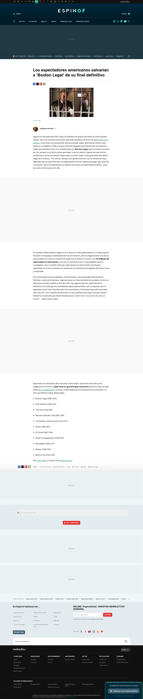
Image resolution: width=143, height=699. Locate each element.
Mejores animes (100, 599)
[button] (47, 128)
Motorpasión (86, 659)
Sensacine (50, 659)
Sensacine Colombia (53, 687)
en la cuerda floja (45, 389)
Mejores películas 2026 (46, 599)
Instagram (114, 21)
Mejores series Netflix (87, 599)
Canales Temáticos (59, 467)
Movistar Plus (18, 617)
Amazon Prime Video (40, 613)
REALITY (44, 21)
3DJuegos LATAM (35, 684)
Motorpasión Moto (87, 662)
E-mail (44, 84)
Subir (124, 650)
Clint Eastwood (97, 56)
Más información (71, 697)
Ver (72, 523)
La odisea (37, 621)
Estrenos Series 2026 (72, 599)
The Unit (76, 467)
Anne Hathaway (69, 56)
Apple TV (16, 621)
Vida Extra (33, 662)
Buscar (126, 641)
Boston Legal (66, 460)
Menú (18, 14)
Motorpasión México (88, 684)
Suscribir (107, 615)
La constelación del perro (45, 56)
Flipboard (121, 21)
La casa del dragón (19, 624)
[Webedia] (19, 649)
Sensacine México (53, 684)
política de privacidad (97, 619)
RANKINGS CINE (66, 21)
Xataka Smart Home (19, 668)
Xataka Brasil (17, 687)
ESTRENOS (33, 21)
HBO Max (56, 621)
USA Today (41, 460)
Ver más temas (19, 632)
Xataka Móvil (17, 662)
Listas (55, 617)
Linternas (56, 624)
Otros (68, 467)
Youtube (125, 21)
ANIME (53, 21)
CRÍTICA (22, 21)
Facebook (118, 21)
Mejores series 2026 (31, 599)
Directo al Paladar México (70, 685)
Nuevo (124, 14)
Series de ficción (45, 467)
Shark (84, 467)
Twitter (129, 21)
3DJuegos (33, 659)
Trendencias (102, 659)
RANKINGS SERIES (82, 21)
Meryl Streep (58, 56)
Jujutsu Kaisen (109, 56)
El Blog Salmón (121, 659)
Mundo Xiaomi (18, 671)
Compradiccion (103, 665)
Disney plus (57, 613)
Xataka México (18, 684)
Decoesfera (102, 662)
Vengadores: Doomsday (83, 56)
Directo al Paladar (70, 659)
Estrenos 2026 (60, 599)
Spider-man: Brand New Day (41, 626)
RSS (98, 631)
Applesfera (16, 665)
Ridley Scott (31, 56)
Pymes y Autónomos (122, 662)
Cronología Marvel (113, 599)
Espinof (71, 10)
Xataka (15, 659)
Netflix (36, 617)
